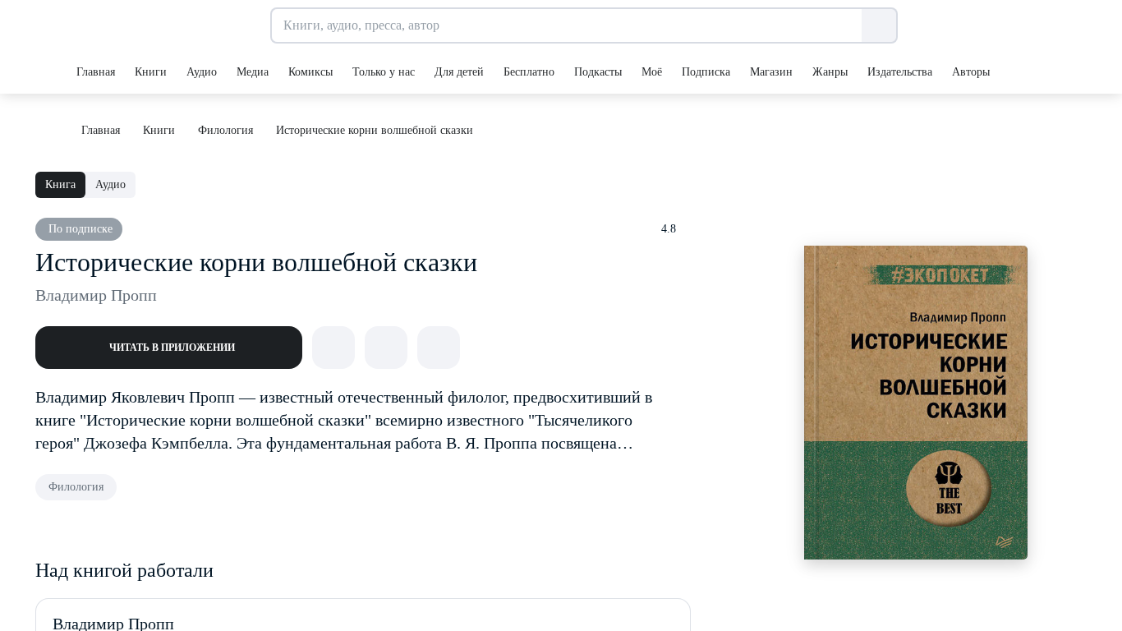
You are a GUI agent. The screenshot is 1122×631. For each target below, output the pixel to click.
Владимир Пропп (96, 295)
